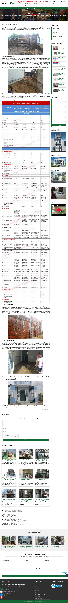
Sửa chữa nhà (27, 8)
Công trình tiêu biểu (34, 532)
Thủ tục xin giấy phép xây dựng (61, 79)
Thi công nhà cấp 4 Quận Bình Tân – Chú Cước (41, 547)
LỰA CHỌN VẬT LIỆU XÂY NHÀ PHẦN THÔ (61, 84)
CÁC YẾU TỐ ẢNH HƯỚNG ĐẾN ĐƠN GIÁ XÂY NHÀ (13, 524)
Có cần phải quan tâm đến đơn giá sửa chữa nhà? (12, 511)
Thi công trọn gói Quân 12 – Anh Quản (57, 547)
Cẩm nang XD (47, 8)
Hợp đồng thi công (38, 584)
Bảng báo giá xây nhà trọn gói (61, 63)
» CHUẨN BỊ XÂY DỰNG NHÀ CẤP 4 (15, 19)
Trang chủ (6, 19)
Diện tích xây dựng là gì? (9, 479)
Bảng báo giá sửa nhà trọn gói (61, 58)
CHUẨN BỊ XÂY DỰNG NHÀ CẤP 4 (10, 518)
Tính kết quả (59, 125)
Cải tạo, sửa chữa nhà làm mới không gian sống (12, 519)
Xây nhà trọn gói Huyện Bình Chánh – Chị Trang (9, 547)
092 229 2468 (61, 37)
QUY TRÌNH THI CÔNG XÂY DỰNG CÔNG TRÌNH (61, 48)
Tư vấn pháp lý (55, 8)
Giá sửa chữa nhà (42, 479)
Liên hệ (61, 8)
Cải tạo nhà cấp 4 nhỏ (25, 479)
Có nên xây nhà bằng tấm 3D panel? (10, 515)
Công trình (41, 8)
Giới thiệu (5, 8)
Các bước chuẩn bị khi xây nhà (61, 53)
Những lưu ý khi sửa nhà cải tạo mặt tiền (42, 500)
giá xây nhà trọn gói (11, 100)
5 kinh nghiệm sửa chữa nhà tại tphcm (10, 516)
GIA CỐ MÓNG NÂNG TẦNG (8, 514)
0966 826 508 (60, 30)
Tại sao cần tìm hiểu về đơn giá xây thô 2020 (9, 460)
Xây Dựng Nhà (20, 8)
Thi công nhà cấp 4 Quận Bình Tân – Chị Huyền (25, 547)
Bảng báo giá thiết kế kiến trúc (61, 74)
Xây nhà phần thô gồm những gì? (61, 90)
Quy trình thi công (38, 586)
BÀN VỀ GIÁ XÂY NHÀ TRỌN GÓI (9, 523)
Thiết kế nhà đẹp (12, 8)
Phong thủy (37, 590)
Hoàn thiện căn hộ (38, 588)
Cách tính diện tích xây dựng (9, 499)
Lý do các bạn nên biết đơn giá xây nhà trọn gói (12, 510)
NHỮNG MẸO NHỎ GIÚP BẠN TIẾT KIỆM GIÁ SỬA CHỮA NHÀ (15, 520)
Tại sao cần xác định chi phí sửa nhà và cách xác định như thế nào (42, 460)
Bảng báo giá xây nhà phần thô (61, 68)
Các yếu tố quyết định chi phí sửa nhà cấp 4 (25, 500)
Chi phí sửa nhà (26, 459)
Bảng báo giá (34, 8)
